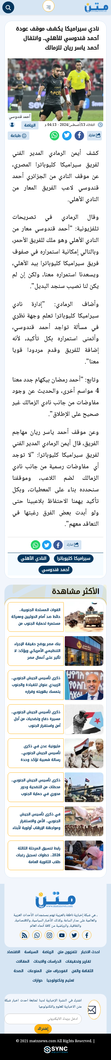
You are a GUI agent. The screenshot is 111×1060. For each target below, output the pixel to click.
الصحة (18, 971)
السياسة (31, 952)
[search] (8, 7)
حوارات (38, 980)
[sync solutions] (55, 1052)
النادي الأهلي (33, 558)
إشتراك (43, 1028)
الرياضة (30, 125)
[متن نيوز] (96, 6)
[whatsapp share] (54, 135)
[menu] (48, 6)
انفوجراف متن (56, 971)
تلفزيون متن (67, 952)
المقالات (22, 961)
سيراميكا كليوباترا (73, 558)
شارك (92, 135)
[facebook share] (79, 135)
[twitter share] (67, 135)
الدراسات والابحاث (47, 961)
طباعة (16, 135)
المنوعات (35, 971)
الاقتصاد (13, 952)
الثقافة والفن (82, 971)
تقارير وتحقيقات (78, 961)
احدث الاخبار (90, 952)
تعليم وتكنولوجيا (60, 980)
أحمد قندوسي (55, 570)
